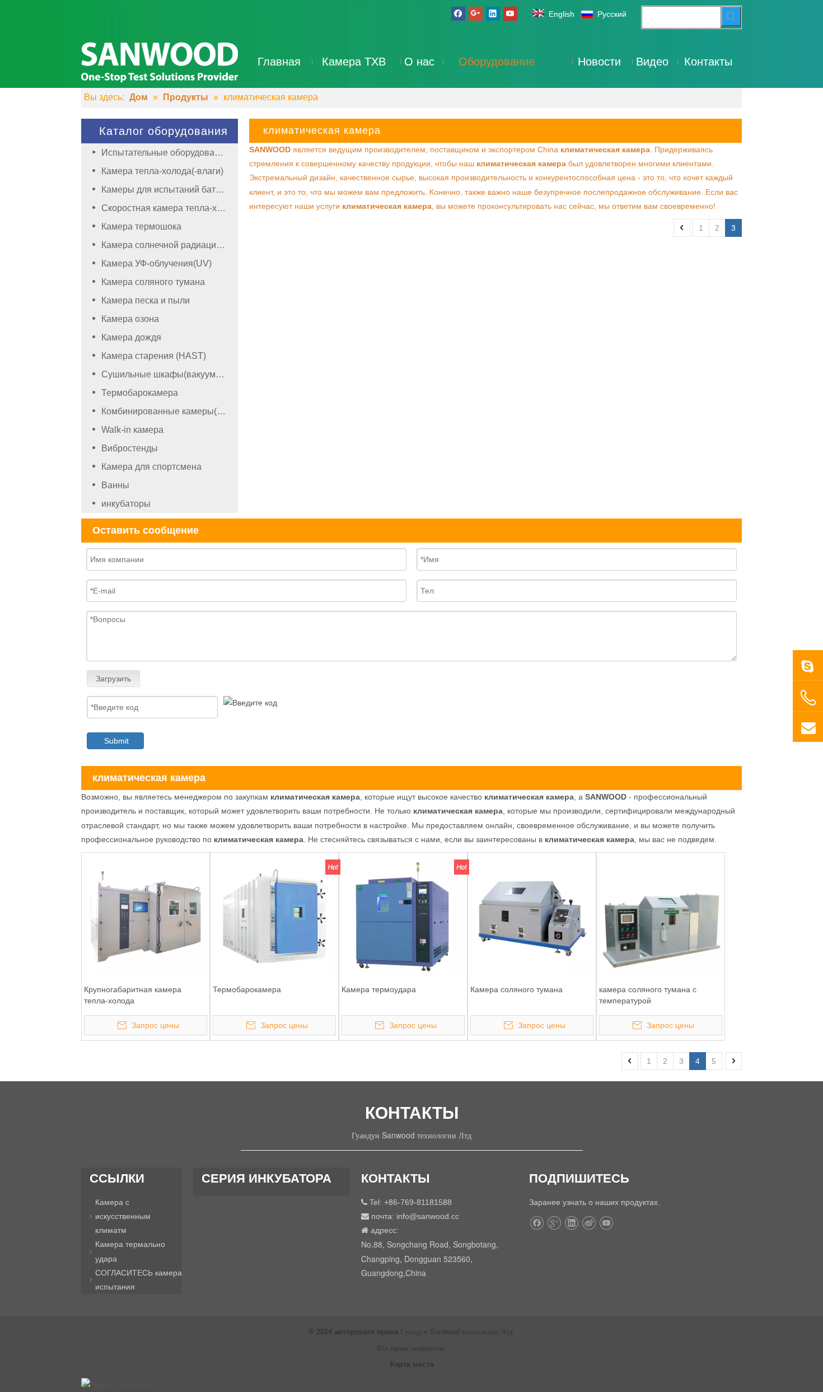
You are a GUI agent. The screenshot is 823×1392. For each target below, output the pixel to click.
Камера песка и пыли (145, 300)
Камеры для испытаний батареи (168, 189)
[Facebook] (458, 13)
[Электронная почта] (808, 726)
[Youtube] (510, 13)
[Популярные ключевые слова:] (731, 16)
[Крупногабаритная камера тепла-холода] (145, 916)
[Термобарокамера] (274, 916)
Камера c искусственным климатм (123, 1216)
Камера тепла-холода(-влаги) (162, 171)
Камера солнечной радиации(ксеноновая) (169, 245)
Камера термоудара (379, 989)
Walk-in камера (132, 430)
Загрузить (113, 678)
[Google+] (476, 13)
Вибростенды (129, 448)
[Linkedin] (493, 13)
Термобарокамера (139, 393)
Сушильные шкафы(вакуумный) (168, 374)
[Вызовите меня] (808, 698)
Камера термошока (141, 226)
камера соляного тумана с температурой (647, 995)
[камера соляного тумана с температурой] (660, 916)
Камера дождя (131, 337)
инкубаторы (126, 503)
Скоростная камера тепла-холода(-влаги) (169, 208)
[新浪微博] (589, 1223)
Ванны (115, 485)
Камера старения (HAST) (153, 356)
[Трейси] (808, 665)
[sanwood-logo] (159, 61)
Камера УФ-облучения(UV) (156, 263)
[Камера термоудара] (403, 916)
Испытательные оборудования (165, 152)
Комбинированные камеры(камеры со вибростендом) (169, 411)
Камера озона (130, 319)
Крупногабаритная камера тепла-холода (132, 995)
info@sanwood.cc (427, 1216)
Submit (116, 740)
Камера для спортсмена (151, 466)
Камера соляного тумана (153, 282)
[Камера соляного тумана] (531, 916)
